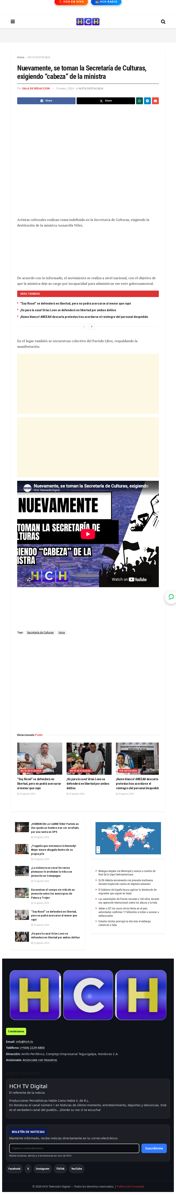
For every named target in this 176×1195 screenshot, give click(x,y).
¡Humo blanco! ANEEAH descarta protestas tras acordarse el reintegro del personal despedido (84, 317)
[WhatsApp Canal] (171, 597)
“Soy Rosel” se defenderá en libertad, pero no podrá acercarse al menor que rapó (75, 303)
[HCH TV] (88, 995)
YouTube (76, 1168)
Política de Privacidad (130, 1186)
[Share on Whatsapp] (139, 100)
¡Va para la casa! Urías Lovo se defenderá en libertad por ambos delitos (68, 310)
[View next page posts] (92, 326)
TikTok (60, 1168)
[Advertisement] (88, 34)
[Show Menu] (13, 21)
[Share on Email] (155, 100)
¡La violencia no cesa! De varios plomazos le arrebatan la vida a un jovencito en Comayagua (51, 871)
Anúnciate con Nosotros (40, 1060)
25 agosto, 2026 (27, 794)
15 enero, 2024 (65, 88)
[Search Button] (163, 21)
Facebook (14, 1168)
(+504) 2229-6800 (32, 1048)
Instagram (42, 1168)
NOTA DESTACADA (39, 57)
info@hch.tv (24, 1042)
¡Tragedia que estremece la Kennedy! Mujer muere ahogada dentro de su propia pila (53, 849)
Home (20, 57)
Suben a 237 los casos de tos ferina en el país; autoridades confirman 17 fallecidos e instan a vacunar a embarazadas (129, 912)
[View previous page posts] (84, 326)
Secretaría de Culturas (40, 632)
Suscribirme (154, 1148)
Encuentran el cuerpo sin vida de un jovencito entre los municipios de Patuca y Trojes (53, 893)
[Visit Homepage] (88, 21)
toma (62, 632)
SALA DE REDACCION (36, 88)
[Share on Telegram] (147, 100)
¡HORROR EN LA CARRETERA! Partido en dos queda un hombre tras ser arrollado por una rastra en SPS (55, 827)
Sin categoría (128, 771)
